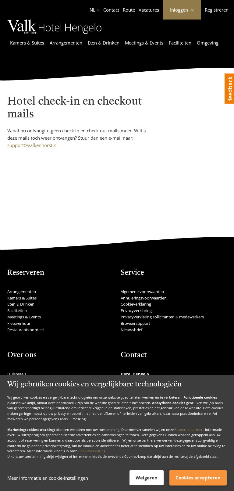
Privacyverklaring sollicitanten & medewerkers (162, 317)
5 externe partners (189, 429)
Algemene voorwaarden (142, 291)
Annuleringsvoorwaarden (144, 298)
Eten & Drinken (103, 43)
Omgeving (207, 43)
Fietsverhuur (18, 323)
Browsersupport (135, 323)
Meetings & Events (144, 43)
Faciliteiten (180, 43)
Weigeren (147, 478)
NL (92, 10)
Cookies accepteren (198, 478)
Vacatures (149, 10)
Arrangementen (66, 43)
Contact (111, 10)
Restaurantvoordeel (25, 329)
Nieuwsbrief (131, 329)
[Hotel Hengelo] (54, 35)
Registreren (217, 10)
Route (129, 10)
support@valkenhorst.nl (32, 145)
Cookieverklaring (91, 451)
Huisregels (16, 374)
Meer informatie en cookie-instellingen (47, 478)
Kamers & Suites (27, 43)
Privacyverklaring (136, 310)
